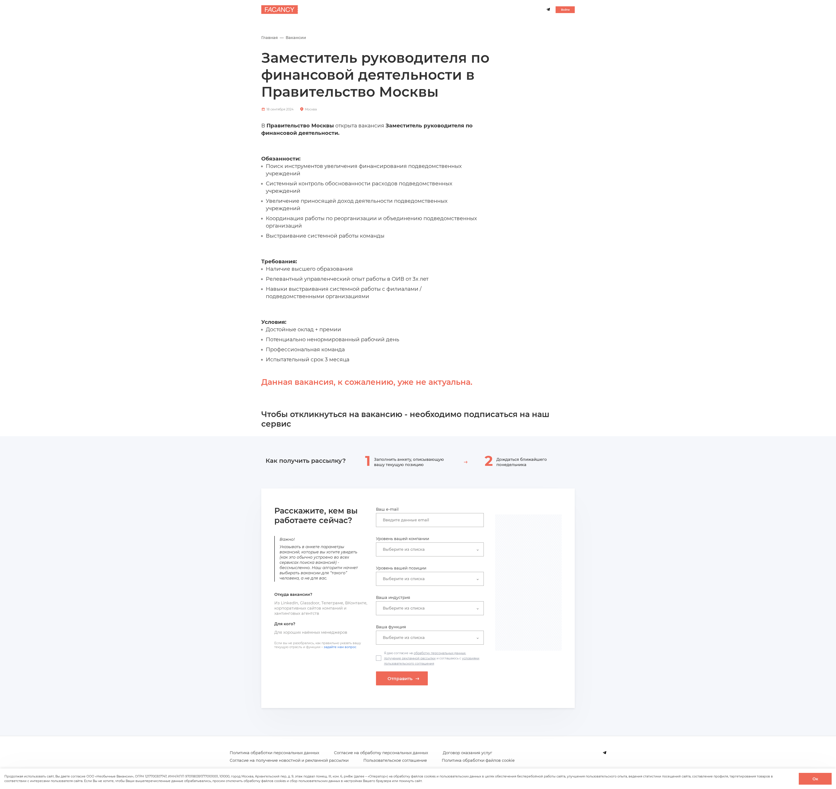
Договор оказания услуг (467, 752)
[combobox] (432, 520)
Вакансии (296, 37)
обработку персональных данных (439, 653)
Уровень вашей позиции (401, 568)
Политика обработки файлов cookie (478, 760)
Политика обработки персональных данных (274, 752)
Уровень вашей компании (402, 538)
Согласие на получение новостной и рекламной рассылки (289, 760)
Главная (269, 37)
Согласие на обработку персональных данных (381, 752)
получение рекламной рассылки (410, 658)
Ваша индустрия (393, 597)
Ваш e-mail (387, 509)
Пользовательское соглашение (395, 760)
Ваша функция (391, 627)
